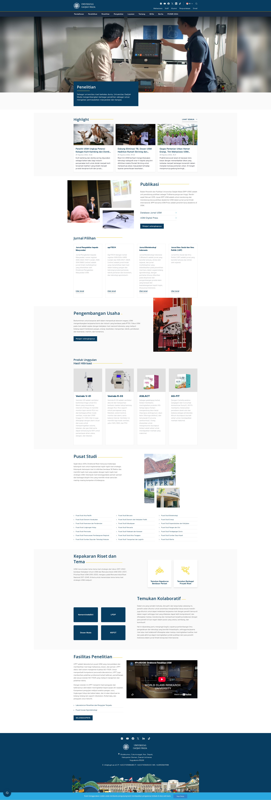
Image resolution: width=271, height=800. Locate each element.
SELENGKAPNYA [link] (83, 718)
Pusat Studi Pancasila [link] (125, 527)
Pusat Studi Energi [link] (167, 519)
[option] (88, 271)
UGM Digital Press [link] (149, 218)
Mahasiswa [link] (157, 8)
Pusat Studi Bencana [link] (125, 515)
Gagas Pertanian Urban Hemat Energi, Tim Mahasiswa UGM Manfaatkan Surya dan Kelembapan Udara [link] (177, 150)
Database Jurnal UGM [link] (151, 212)
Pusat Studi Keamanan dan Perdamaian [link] (89, 523)
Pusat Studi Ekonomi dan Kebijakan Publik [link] (132, 519)
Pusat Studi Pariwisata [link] (83, 531)
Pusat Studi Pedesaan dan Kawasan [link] (130, 531)
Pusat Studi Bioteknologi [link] (169, 515)
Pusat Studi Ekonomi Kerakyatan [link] (87, 519)
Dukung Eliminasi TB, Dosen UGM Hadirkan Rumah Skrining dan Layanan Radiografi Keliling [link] (135, 150)
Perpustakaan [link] (184, 8)
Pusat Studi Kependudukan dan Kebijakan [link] (175, 523)
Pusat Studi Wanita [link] (167, 539)
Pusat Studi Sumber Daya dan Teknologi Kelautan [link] (92, 539)
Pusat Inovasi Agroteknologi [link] (86, 710)
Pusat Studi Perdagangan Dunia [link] (171, 531)
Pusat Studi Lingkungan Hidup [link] (86, 527)
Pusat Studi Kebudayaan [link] (126, 523)
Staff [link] (167, 8)
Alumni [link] (174, 8)
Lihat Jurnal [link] (80, 291)
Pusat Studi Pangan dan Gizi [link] (170, 527)
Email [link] (195, 8)
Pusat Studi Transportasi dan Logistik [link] (130, 539)
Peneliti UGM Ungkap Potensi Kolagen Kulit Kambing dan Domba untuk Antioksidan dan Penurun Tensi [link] (93, 150)
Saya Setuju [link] (180, 796)
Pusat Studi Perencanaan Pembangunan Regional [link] (92, 535)
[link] (86, 6)
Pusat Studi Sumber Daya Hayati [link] (172, 535)
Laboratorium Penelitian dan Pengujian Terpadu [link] (94, 705)
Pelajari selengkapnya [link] (152, 226)
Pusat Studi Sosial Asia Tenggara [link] (129, 535)
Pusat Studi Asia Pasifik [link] (83, 515)
